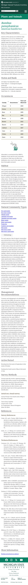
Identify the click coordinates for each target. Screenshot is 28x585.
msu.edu (13, 579)
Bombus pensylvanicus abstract (10, 554)
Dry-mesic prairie (6, 212)
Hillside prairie (5, 214)
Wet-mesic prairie (6, 229)
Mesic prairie (4, 220)
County (4, 102)
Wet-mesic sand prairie (7, 231)
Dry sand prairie (5, 211)
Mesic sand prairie (6, 222)
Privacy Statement (14, 573)
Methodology (7, 235)
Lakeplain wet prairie (7, 216)
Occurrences (14, 102)
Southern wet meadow (7, 226)
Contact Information (13, 569)
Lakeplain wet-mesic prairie (8, 218)
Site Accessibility (13, 575)
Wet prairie (4, 227)
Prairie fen (4, 224)
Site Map (13, 571)
